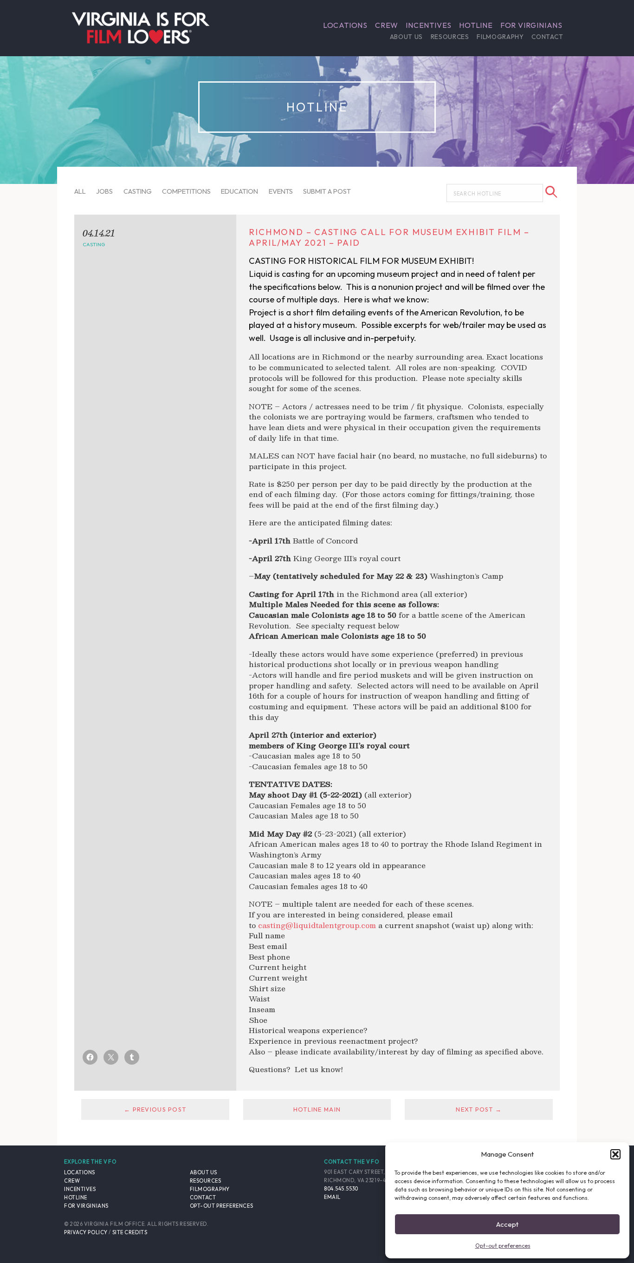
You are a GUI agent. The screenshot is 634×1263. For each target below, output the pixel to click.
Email (332, 1197)
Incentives (429, 25)
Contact (547, 37)
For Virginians (531, 25)
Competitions (186, 191)
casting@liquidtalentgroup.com (317, 925)
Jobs (104, 191)
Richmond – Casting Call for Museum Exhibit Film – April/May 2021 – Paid (389, 237)
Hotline (476, 25)
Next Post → (479, 1109)
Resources (450, 37)
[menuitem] (345, 25)
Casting (137, 191)
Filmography (500, 37)
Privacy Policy (86, 1232)
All (80, 191)
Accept (507, 1224)
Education (239, 191)
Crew (386, 25)
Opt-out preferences (502, 1245)
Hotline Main (317, 1109)
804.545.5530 (341, 1188)
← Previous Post (155, 1109)
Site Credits (130, 1232)
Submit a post (327, 191)
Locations (345, 25)
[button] (615, 1154)
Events (281, 191)
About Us (406, 37)
